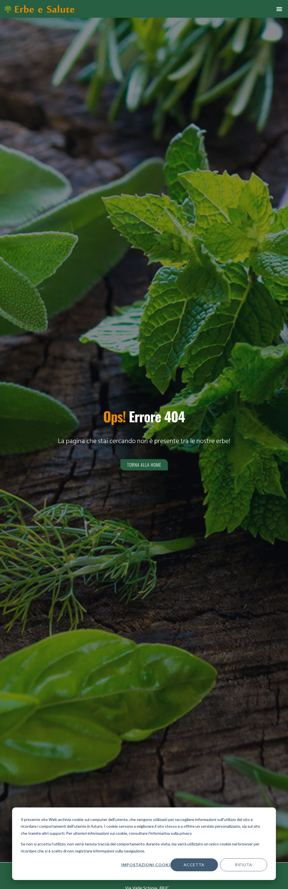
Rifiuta (243, 864)
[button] (279, 8)
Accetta (194, 864)
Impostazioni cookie (146, 864)
